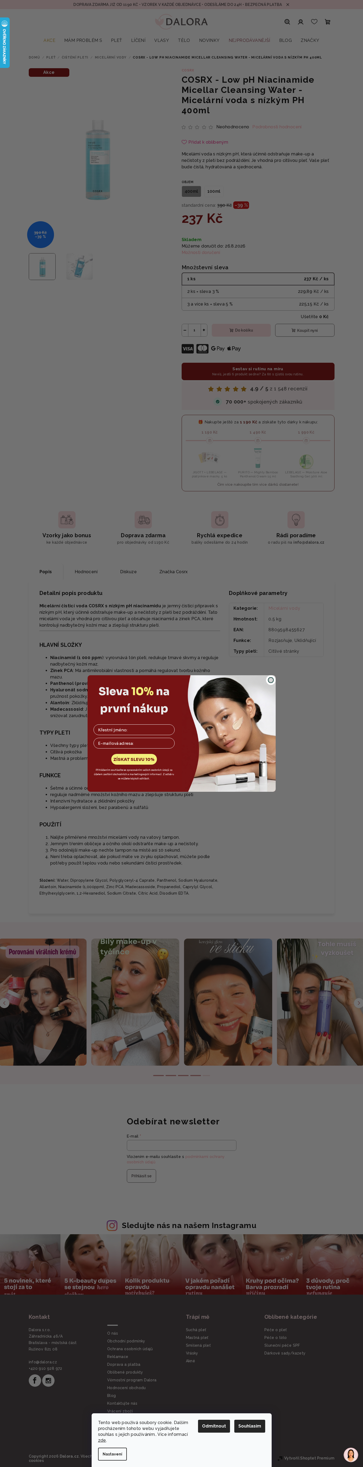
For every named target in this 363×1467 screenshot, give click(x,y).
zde (102, 1440)
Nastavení (112, 1454)
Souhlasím (249, 1426)
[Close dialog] (271, 680)
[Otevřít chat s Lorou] (351, 1455)
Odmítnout (214, 1426)
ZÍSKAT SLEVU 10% (133, 759)
